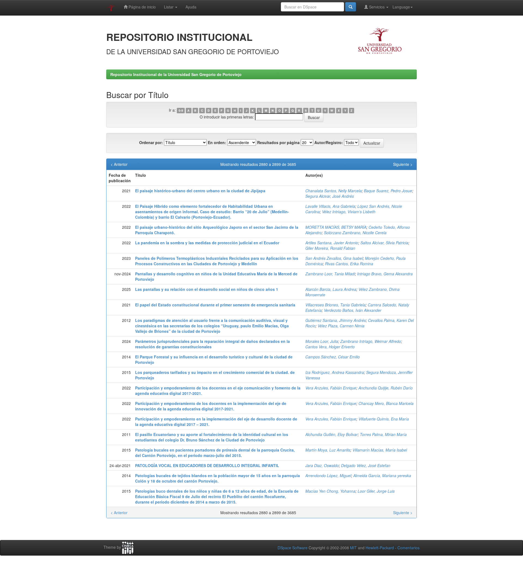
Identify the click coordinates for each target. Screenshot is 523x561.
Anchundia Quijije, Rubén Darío (385, 388)
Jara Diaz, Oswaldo (322, 465)
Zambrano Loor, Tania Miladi (330, 273)
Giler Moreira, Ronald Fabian (330, 248)
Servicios (377, 7)
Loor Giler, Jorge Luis (376, 491)
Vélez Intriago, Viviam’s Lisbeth (348, 211)
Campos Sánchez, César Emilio (332, 356)
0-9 (181, 110)
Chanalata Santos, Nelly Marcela (333, 190)
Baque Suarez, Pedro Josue (388, 190)
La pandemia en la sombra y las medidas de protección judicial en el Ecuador (207, 242)
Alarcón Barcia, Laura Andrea (330, 289)
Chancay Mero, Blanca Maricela (385, 403)
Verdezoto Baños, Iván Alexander (352, 310)
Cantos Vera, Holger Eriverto (330, 346)
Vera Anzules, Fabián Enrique (330, 388)
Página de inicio (141, 7)
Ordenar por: (151, 142)
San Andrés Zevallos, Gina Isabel (334, 258)
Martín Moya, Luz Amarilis (327, 450)
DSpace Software (293, 547)
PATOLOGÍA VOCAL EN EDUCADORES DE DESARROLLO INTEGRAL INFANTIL (207, 465)
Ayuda (191, 7)
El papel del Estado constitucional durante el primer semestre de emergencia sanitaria (215, 304)
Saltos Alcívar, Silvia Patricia (384, 242)
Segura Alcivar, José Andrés (329, 196)
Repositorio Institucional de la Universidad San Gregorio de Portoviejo (176, 74)
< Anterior (119, 164)
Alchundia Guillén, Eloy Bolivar (331, 434)
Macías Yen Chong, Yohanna (330, 491)
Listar (169, 7)
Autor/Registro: (328, 142)
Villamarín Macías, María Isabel (379, 450)
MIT (353, 547)
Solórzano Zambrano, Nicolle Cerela (355, 232)
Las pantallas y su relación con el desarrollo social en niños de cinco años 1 (206, 289)
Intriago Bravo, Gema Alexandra (385, 273)
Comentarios (408, 547)
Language (401, 7)
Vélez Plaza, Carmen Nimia (341, 325)
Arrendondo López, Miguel (328, 475)
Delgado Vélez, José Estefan (365, 465)
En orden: (217, 142)
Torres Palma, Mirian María (383, 434)
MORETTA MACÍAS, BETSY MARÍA (335, 227)
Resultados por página (278, 142)
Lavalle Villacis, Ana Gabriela (330, 206)
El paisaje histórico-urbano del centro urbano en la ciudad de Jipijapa (200, 190)
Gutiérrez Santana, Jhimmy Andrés (335, 320)
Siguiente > (402, 164)
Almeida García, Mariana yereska (382, 475)
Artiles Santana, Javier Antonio (331, 242)
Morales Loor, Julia (321, 341)
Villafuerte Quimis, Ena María (383, 419)
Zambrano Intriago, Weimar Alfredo (370, 341)
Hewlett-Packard (380, 547)
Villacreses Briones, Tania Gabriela (335, 304)
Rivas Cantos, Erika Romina (349, 263)
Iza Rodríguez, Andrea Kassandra (334, 372)
